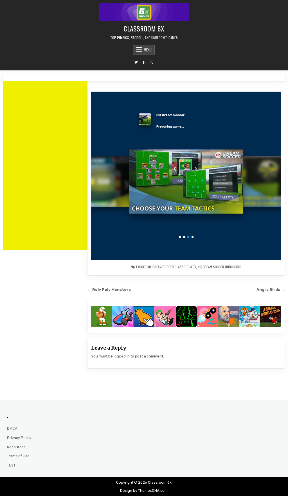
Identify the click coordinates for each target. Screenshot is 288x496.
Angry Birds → (270, 289)
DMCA (12, 428)
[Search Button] (151, 62)
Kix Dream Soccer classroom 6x (171, 266)
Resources (16, 447)
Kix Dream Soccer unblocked (219, 266)
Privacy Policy (19, 438)
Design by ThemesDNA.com (144, 490)
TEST (11, 465)
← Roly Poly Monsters (109, 289)
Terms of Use (18, 456)
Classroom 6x (144, 28)
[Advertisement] (45, 165)
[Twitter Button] (136, 62)
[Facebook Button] (143, 62)
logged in (122, 356)
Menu (148, 50)
